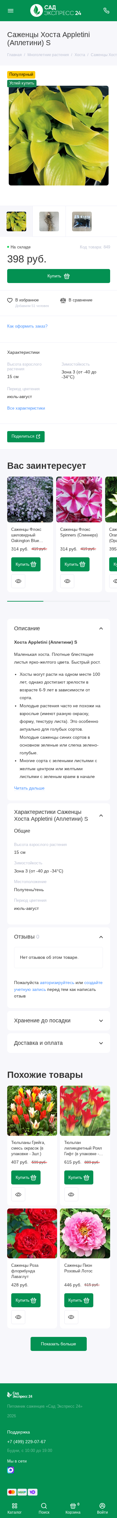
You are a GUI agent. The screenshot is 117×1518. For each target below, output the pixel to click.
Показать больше (58, 1343)
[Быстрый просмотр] (18, 581)
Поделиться (23, 436)
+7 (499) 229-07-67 (26, 1441)
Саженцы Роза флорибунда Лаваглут (24, 1271)
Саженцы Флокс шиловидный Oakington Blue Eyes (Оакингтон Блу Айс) (26, 535)
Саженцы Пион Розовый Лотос (78, 1268)
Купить (22, 564)
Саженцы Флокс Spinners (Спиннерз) (79, 532)
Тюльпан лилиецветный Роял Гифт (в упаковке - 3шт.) (83, 1149)
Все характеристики (26, 408)
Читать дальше (29, 788)
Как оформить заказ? (27, 326)
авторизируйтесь (57, 982)
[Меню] (10, 10)
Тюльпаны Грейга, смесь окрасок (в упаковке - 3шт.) (28, 1148)
